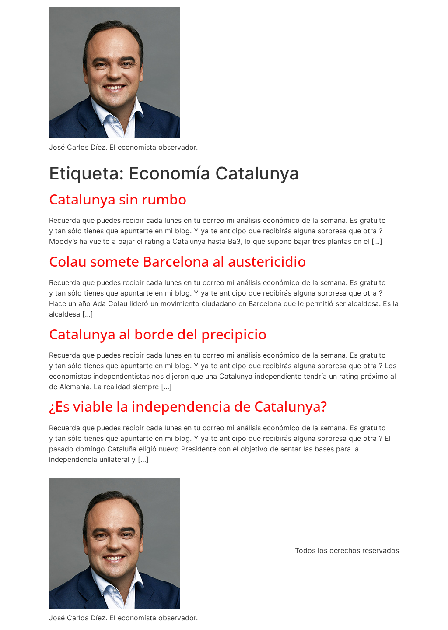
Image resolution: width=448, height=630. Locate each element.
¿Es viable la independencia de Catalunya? (188, 406)
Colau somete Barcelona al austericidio (177, 261)
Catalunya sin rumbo (117, 199)
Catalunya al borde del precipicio (157, 333)
